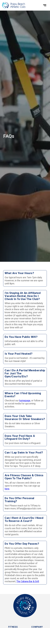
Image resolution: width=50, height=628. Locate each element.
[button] (44, 5)
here (7, 488)
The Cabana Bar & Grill (27, 581)
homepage (24, 400)
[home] (13, 5)
